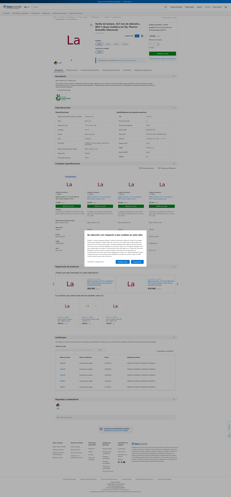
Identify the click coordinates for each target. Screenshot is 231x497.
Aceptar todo (137, 262)
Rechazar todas (122, 262)
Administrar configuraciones (95, 262)
